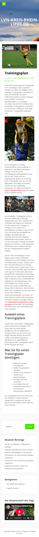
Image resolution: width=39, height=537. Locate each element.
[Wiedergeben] (7, 518)
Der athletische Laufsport (16, 484)
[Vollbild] (32, 518)
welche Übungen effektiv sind (15, 190)
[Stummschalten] (28, 518)
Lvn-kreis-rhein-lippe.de (19, 22)
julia (8, 78)
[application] (19, 512)
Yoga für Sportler (13, 488)
